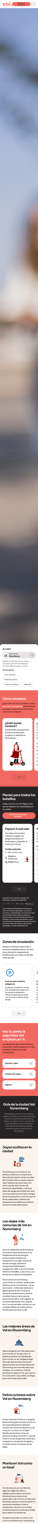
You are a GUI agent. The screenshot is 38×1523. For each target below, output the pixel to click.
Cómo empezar (10, 675)
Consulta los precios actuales (18, 816)
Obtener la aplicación (21, 4)
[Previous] (14, 777)
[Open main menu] (34, 4)
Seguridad (27, 684)
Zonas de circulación (11, 684)
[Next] (23, 777)
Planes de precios (10, 679)
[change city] (32, 655)
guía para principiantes (12, 706)
